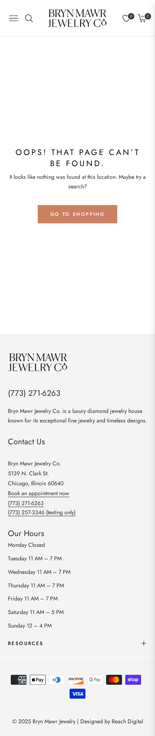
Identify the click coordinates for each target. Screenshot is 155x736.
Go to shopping (77, 214)
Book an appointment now (38, 493)
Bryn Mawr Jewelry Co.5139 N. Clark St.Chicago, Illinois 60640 (36, 473)
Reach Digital (127, 721)
